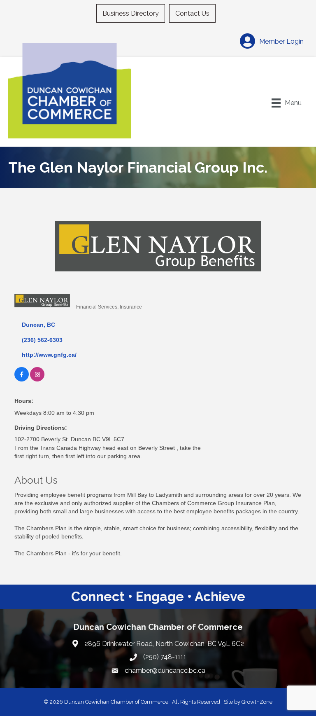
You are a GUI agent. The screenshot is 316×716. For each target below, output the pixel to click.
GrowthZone (257, 702)
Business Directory (130, 13)
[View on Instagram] (37, 379)
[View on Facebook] (21, 379)
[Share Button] (85, 293)
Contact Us (192, 13)
